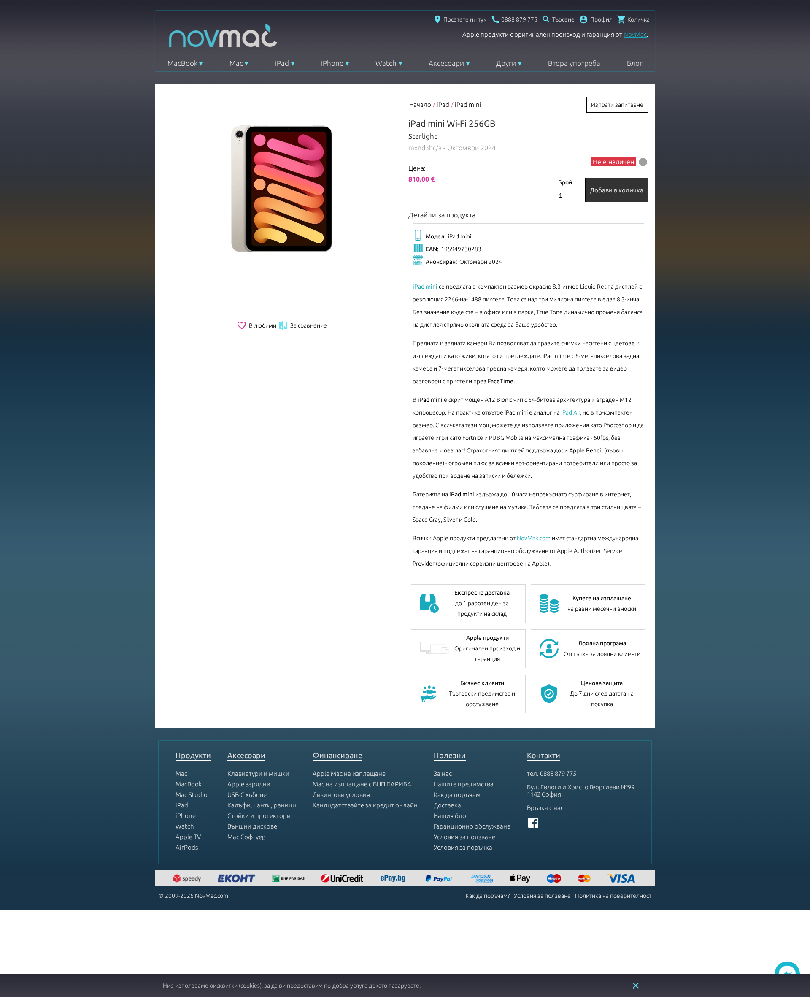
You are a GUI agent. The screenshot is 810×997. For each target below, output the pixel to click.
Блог (635, 63)
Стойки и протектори (259, 815)
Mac (236, 63)
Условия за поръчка (463, 847)
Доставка (447, 805)
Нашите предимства (464, 784)
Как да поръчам (457, 794)
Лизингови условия (341, 794)
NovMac (635, 34)
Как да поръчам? (488, 895)
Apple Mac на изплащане (349, 773)
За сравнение (302, 325)
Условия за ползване (464, 836)
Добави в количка (616, 190)
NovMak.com (534, 538)
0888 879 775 (558, 773)
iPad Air (570, 412)
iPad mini (468, 104)
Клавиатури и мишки (258, 773)
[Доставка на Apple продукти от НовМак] (188, 879)
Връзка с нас (545, 807)
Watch (386, 63)
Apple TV (188, 836)
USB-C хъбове (247, 794)
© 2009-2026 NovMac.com (193, 895)
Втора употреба (574, 63)
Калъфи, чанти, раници (261, 805)
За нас (443, 773)
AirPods (187, 847)
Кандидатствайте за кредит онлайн (365, 805)
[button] (596, 19)
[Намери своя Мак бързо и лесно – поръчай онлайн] (394, 879)
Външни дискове (252, 826)
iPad (282, 63)
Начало (420, 104)
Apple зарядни (248, 784)
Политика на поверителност (613, 895)
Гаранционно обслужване (472, 826)
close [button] (636, 986)
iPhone (332, 63)
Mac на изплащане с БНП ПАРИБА (362, 784)
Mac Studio (192, 794)
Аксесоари (446, 63)
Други (506, 63)
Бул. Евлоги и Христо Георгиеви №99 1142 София (580, 790)
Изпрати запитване (617, 104)
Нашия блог (451, 815)
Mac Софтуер (246, 836)
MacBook (182, 63)
